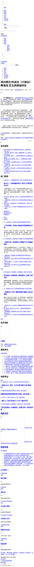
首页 (5, 10)
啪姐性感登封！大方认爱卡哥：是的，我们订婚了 (18, 458)
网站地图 (9, 552)
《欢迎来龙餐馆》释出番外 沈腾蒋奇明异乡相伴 (18, 369)
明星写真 (4, 447)
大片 (5, 15)
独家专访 (4, 413)
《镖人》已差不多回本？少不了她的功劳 (14, 400)
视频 (5, 13)
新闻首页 (6, 211)
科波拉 (7, 137)
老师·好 (3, 492)
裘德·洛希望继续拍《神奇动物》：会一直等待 (16, 465)
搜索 (5, 24)
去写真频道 (4, 450)
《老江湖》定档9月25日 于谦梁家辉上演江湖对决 (18, 368)
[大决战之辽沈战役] (6, 515)
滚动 (8, 50)
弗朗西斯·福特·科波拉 (22, 98)
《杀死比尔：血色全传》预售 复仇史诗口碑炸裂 (18, 371)
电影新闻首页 (7, 213)
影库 (5, 17)
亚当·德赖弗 (25, 99)
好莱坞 (6, 219)
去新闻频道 (4, 353)
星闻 (5, 40)
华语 (5, 217)
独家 (5, 42)
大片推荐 (5, 470)
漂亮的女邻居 (5, 530)
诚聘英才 (15, 552)
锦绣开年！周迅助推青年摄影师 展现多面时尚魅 (17, 462)
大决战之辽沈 (5, 518)
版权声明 (21, 552)
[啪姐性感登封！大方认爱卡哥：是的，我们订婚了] (18, 457)
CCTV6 (6, 18)
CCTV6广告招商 (10, 554)
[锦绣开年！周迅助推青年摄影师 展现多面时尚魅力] (18, 460)
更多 (5, 43)
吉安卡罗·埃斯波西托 (25, 137)
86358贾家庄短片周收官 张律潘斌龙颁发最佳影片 (18, 361)
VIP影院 (6, 20)
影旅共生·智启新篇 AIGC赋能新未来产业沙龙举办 (19, 363)
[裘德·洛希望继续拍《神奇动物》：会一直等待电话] (18, 463)
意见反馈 (3, 559)
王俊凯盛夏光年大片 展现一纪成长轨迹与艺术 (16, 455)
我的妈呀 (4, 544)
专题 (8, 45)
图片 (8, 47)
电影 (5, 38)
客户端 (6, 77)
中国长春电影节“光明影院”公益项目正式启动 (17, 364)
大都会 (10, 137)
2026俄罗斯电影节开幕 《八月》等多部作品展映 (18, 359)
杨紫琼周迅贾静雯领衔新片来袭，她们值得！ (16, 394)
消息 (5, 7)
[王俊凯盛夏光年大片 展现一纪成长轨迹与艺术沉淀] (18, 453)
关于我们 (3, 552)
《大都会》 (5, 99)
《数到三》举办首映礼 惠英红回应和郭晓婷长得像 (19, 366)
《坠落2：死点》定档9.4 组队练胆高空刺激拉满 (18, 373)
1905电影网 (4, 35)
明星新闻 (6, 214)
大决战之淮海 (5, 506)
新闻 (5, 12)
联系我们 (28, 552)
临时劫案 (4, 478)
